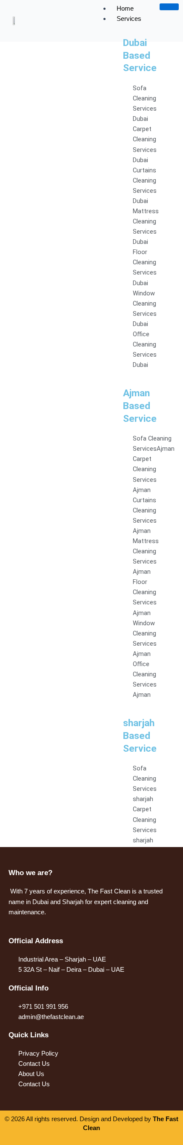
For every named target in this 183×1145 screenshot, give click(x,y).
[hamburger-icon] (169, 6)
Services (129, 18)
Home (125, 8)
